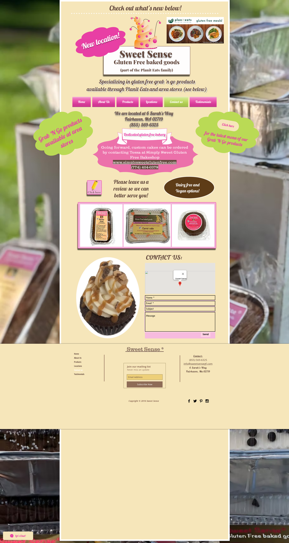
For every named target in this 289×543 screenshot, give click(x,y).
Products (77, 361)
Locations (78, 366)
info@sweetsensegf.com (198, 363)
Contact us (78, 370)
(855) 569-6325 (198, 360)
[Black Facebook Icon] (189, 401)
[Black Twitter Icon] (195, 401)
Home (76, 353)
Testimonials (79, 374)
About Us (77, 357)
